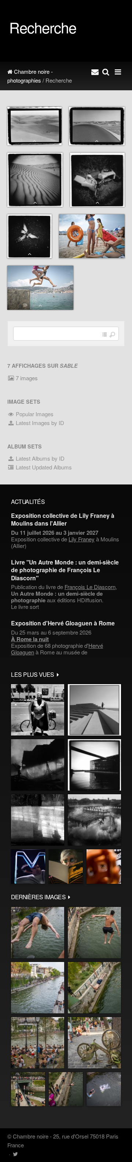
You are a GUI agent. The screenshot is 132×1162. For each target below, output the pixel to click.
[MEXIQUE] (37, 710)
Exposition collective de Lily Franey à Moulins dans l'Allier (62, 519)
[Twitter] (15, 1154)
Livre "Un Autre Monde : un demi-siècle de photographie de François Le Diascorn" (65, 570)
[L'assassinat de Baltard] (37, 765)
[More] (58, 674)
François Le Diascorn (90, 587)
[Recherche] (105, 71)
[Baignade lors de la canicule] (37, 932)
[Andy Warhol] (66, 866)
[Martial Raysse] (28, 866)
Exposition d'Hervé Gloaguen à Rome (63, 623)
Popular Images (34, 414)
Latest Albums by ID (39, 458)
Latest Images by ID (39, 422)
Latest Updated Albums (43, 467)
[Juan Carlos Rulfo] (104, 866)
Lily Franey (82, 539)
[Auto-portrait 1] (37, 820)
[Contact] (94, 71)
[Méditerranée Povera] (94, 710)
